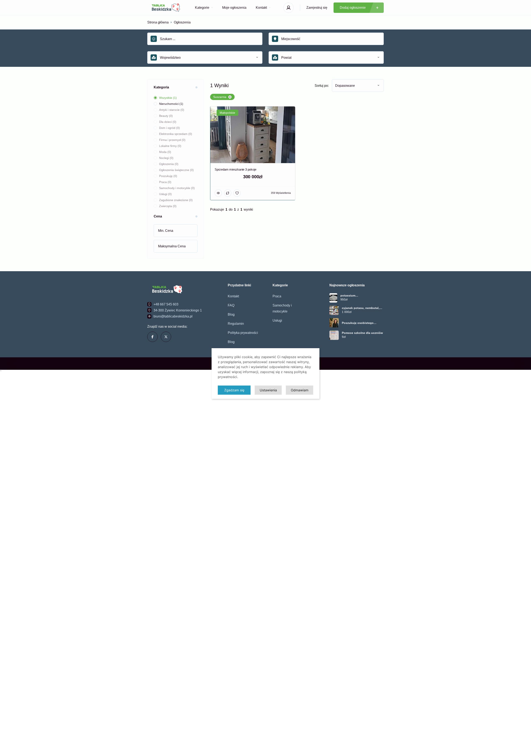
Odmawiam (299, 390)
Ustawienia (268, 390)
